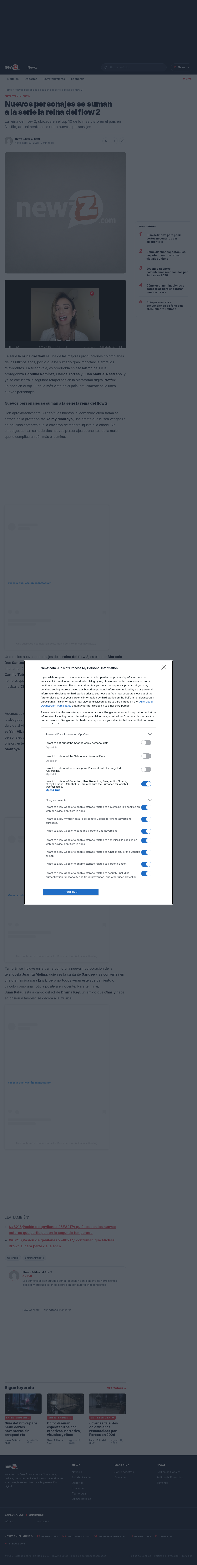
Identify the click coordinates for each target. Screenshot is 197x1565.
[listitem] (98, 734)
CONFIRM (71, 892)
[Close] (165, 668)
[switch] (146, 742)
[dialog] (98, 782)
